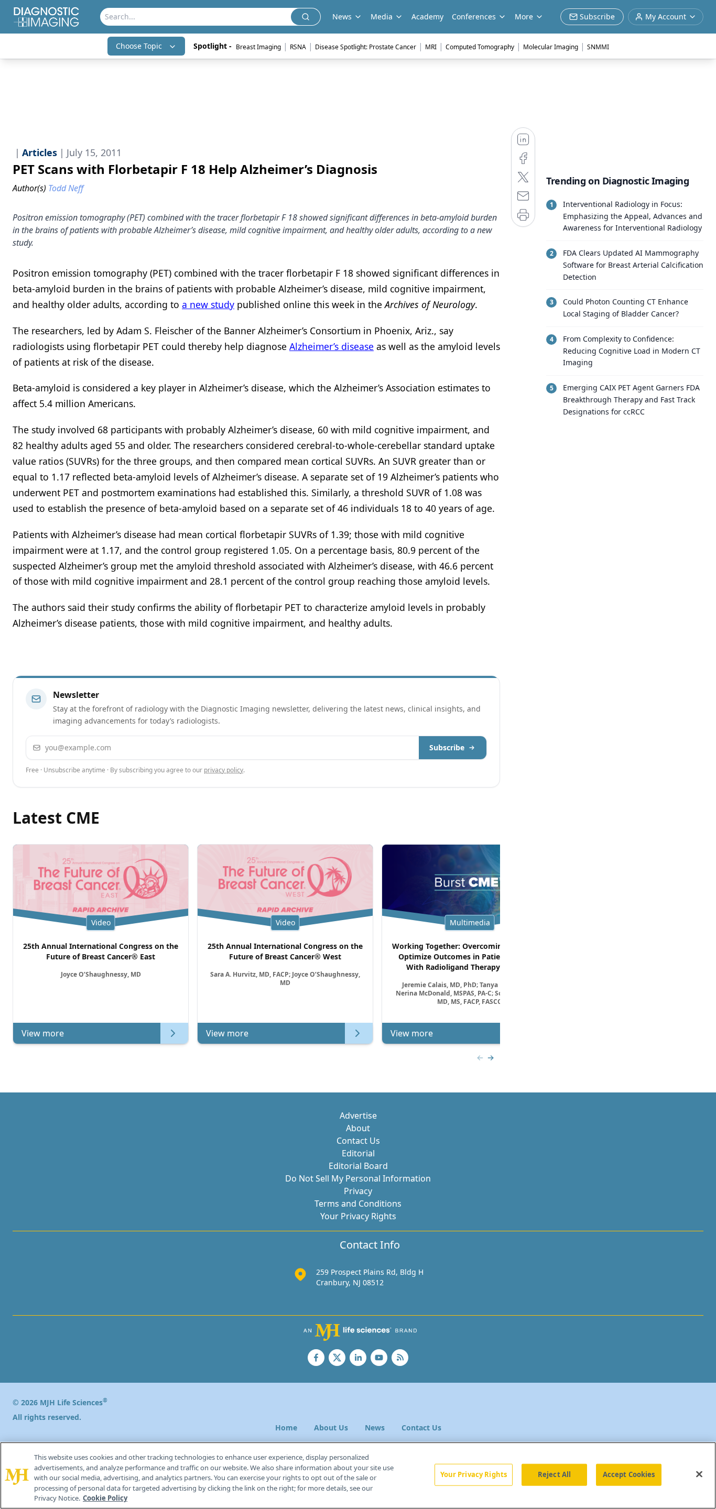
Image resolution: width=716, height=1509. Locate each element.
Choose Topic (139, 46)
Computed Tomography (480, 46)
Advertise (358, 1115)
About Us (331, 1428)
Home (286, 1428)
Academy (427, 16)
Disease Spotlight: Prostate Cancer (365, 46)
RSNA (298, 46)
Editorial (358, 1153)
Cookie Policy (105, 1498)
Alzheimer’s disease (331, 346)
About (358, 1128)
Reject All (554, 1474)
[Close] (699, 1474)
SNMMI (598, 46)
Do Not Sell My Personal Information (358, 1178)
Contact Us (358, 1140)
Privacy (358, 1191)
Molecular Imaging (550, 46)
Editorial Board (358, 1166)
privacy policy (223, 770)
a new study (208, 304)
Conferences (474, 16)
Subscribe (446, 747)
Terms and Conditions (358, 1203)
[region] (358, 1475)
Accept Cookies (629, 1474)
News (375, 1428)
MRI (431, 46)
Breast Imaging (258, 46)
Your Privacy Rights (358, 1216)
